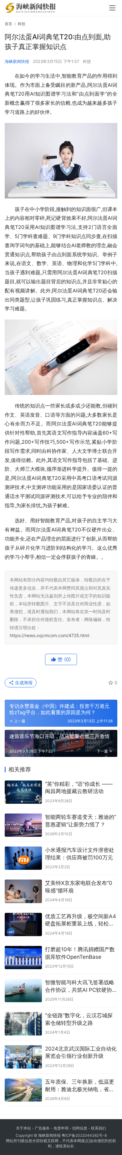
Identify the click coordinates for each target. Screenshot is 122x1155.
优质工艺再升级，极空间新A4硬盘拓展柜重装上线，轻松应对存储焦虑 (80, 920)
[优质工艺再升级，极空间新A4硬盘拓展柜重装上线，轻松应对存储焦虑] (23, 924)
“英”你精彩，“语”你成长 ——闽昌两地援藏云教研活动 (79, 788)
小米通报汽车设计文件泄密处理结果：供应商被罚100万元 (79, 854)
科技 (87, 61)
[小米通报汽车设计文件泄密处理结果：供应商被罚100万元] (23, 858)
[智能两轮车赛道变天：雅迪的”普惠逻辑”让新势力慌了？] (23, 825)
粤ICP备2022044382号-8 (84, 1135)
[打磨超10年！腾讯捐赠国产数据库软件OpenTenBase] (23, 957)
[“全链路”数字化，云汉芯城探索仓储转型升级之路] (23, 1023)
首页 (8, 23)
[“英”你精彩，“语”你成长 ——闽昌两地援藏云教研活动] (23, 792)
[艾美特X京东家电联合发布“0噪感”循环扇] (23, 891)
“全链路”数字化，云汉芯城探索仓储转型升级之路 (79, 1019)
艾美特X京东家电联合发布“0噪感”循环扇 (78, 887)
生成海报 (23, 682)
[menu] (112, 8)
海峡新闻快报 (17, 61)
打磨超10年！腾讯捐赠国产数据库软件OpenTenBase (80, 953)
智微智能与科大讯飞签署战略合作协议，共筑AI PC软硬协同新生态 (81, 986)
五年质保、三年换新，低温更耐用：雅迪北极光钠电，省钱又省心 (79, 1086)
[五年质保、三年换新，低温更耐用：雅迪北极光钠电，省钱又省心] (23, 1090)
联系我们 (98, 1128)
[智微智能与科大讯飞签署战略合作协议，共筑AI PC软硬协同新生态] (23, 990)
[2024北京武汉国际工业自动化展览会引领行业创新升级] (23, 1057)
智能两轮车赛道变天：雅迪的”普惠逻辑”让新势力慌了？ (80, 821)
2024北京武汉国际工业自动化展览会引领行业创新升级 (81, 1052)
